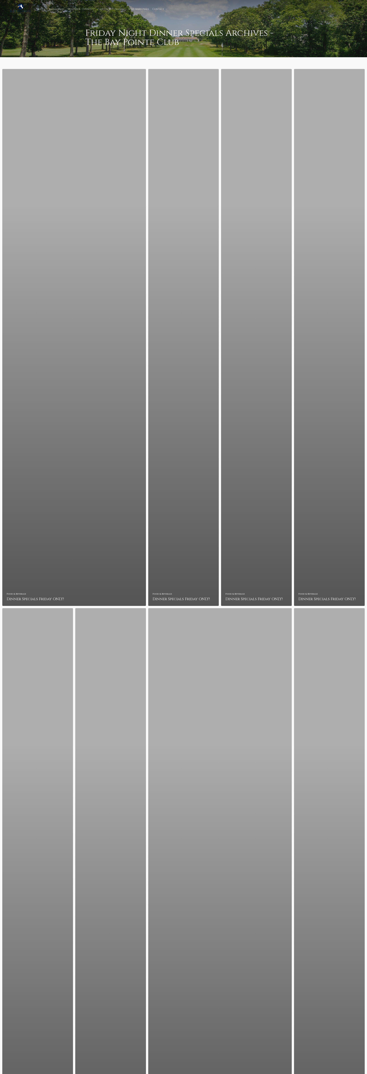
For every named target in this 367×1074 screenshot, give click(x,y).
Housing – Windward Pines (131, 9)
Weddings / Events (79, 9)
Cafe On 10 (104, 9)
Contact (158, 9)
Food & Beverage (16, 594)
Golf (40, 9)
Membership (56, 9)
